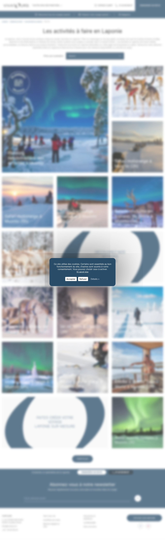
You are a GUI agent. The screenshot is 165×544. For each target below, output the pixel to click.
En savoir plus (82, 272)
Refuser (83, 279)
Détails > (95, 279)
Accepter (71, 279)
